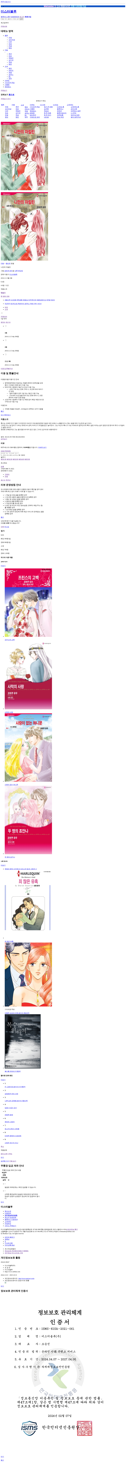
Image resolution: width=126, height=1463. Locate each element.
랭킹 (10, 48)
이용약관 (8, 1213)
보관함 (46, 109)
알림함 (15, 17)
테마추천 (33, 115)
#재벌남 (25, 300)
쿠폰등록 (60, 115)
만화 (6, 50)
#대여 (53, 300)
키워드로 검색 (35, 117)
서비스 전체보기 (10, 1226)
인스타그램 (9, 1243)
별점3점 (15, 459)
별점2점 (9, 459)
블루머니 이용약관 (11, 1219)
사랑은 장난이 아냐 (11, 1143)
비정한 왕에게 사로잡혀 (13, 1136)
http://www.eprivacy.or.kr (26, 1278)
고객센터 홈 (75, 107)
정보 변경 (60, 117)
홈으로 (11, 95)
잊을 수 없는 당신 (11, 1108)
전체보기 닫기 (6, 99)
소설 (6, 66)
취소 (2, 1146)
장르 (10, 44)
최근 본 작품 (48, 107)
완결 (10, 46)
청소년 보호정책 (10, 1217)
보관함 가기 (5, 1161)
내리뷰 (46, 117)
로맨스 (11, 75)
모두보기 (4, 439)
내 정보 (55, 105)
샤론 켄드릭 (19, 271)
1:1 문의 (73, 113)
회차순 (3, 322)
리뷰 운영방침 (6, 451)
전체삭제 (4, 26)
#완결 (48, 300)
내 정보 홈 (60, 107)
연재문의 (8, 1224)
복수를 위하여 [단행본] (13, 1071)
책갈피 (46, 111)
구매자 (7, 474)
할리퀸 (8, 263)
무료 (10, 62)
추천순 (8, 480)
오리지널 (12, 40)
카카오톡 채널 (10, 1245)
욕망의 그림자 (10, 1122)
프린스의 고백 (10, 640)
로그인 (22, 17)
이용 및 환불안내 (7, 368)
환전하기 (7, 415)
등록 (2, 466)
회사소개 (8, 1211)
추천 (10, 54)
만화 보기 (12, 1161)
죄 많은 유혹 (9, 941)
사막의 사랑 (9, 712)
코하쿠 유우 (8, 271)
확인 (2, 411)
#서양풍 (13, 300)
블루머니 (60, 109)
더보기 (3, 566)
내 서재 (42, 105)
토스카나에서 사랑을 (12, 1129)
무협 (10, 72)
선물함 (7, 85)
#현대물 (19, 300)
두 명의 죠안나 (10, 857)
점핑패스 (8, 87)
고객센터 (70, 105)
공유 (7, 296)
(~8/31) (23, 304)
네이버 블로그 (10, 1237)
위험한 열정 (9, 1115)
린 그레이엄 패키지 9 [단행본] (15, 1087)
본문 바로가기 (6, 2)
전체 (6, 476)
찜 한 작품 (47, 113)
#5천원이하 (32, 300)
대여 (6, 307)
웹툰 (6, 35)
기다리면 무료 (10, 83)
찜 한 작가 (47, 115)
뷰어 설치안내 (76, 117)
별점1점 (3, 459)
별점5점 (27, 459)
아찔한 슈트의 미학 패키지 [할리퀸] (17, 1013)
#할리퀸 (7, 300)
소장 (6, 309)
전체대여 (4, 316)
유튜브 (7, 1239)
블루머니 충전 (6, 17)
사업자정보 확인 (72, 1229)
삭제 (2, 527)
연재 (10, 37)
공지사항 (74, 109)
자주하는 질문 (76, 111)
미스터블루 (9, 11)
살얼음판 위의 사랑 (11, 1094)
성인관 (11, 60)
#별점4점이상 (41, 300)
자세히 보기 (42, 447)
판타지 (11, 70)
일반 (10, 78)
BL (10, 76)
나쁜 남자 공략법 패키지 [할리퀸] (16, 1101)
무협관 (11, 58)
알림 (4, 296)
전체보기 (4, 90)
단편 (10, 42)
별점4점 (21, 459)
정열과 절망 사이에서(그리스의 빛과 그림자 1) (21, 869)
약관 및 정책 (75, 115)
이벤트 (7, 80)
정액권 (59, 111)
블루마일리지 (61, 113)
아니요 (6, 527)
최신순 (8, 322)
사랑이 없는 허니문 (11, 784)
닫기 (2, 415)
